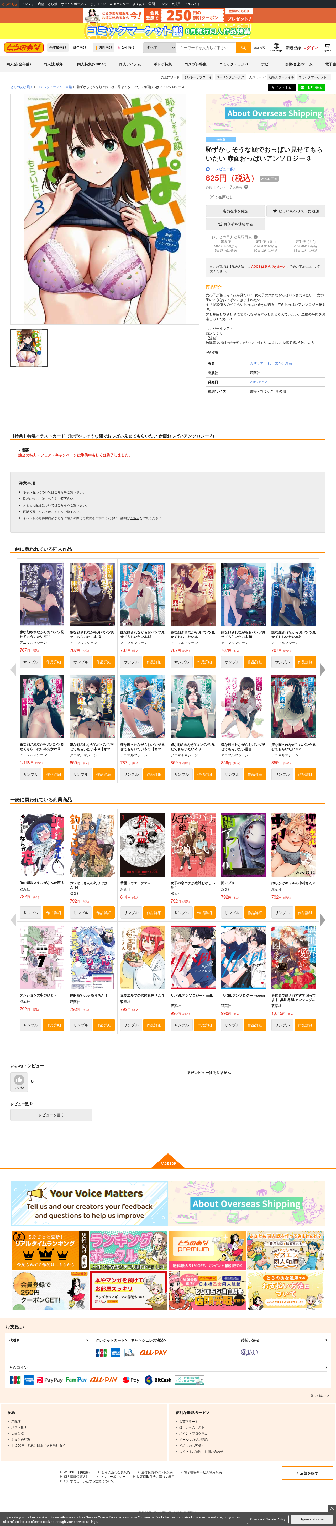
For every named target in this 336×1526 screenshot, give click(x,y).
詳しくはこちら (321, 1395)
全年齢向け (57, 47)
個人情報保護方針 (76, 1476)
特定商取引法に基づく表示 (156, 1476)
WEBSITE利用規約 (77, 1472)
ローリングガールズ (230, 77)
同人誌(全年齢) (18, 64)
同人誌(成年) (54, 64)
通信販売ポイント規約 (157, 1472)
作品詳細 (53, 661)
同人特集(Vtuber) (91, 64)
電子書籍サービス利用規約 (203, 1472)
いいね (19, 1087)
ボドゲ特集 (163, 64)
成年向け (79, 47)
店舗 (41, 4)
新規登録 (293, 47)
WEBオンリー (119, 4)
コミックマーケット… (314, 77)
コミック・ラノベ (234, 64)
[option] (105, 209)
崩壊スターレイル (281, 77)
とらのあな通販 (21, 86)
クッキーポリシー (112, 1476)
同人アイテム (130, 64)
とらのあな (10, 4)
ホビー (266, 64)
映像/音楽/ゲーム (299, 64)
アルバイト (192, 4)
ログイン (310, 47)
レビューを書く (51, 1114)
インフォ (28, 4)
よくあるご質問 (144, 4)
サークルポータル (73, 4)
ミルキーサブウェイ (197, 77)
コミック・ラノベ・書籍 (54, 86)
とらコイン (98, 4)
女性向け (128, 47)
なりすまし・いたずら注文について (89, 1481)
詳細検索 (259, 47)
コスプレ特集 (196, 64)
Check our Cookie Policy (267, 1519)
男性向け (105, 47)
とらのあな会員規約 (116, 1472)
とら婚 (52, 4)
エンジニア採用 (170, 4)
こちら (59, 492)
